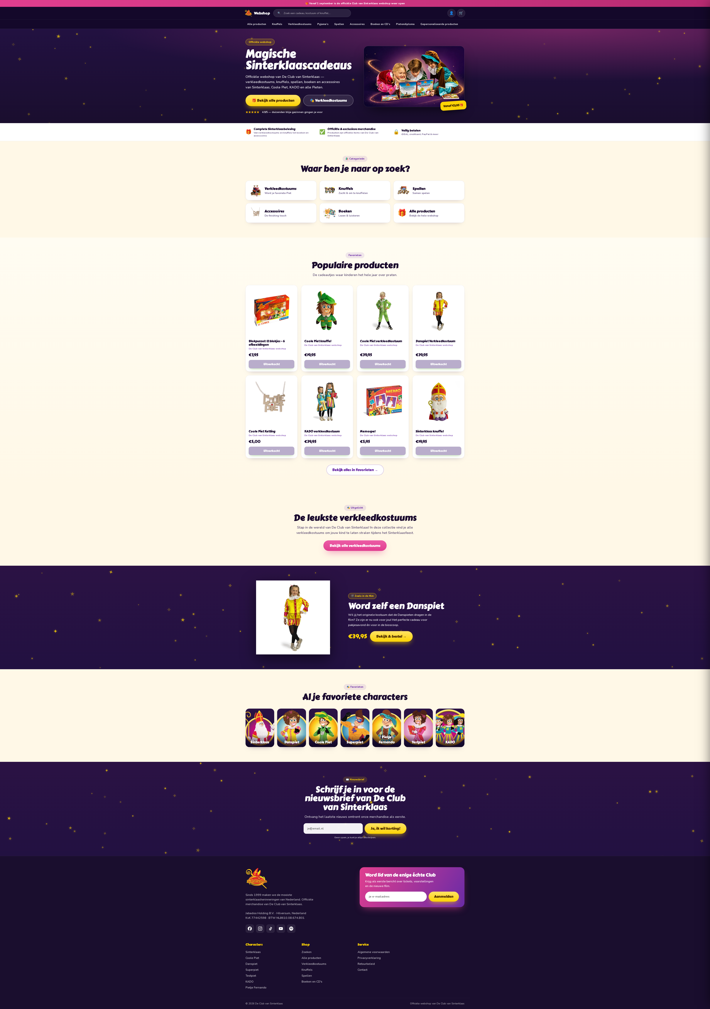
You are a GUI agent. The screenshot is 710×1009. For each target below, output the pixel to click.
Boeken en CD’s (380, 24)
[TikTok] (270, 928)
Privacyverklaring (369, 958)
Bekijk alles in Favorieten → (355, 470)
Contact (362, 970)
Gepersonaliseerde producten (439, 24)
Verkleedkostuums (299, 24)
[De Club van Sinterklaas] (298, 878)
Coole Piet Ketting (262, 431)
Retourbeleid (366, 964)
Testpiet (251, 976)
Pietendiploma (405, 24)
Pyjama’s (322, 24)
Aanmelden (443, 896)
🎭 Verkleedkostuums (328, 100)
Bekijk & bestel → (391, 636)
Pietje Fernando (256, 987)
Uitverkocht (271, 364)
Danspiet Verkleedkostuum (435, 341)
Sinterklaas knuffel (430, 431)
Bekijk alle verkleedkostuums (355, 545)
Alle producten (256, 24)
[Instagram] (260, 928)
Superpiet (252, 970)
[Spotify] (291, 928)
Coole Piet (252, 958)
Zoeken (307, 952)
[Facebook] (250, 928)
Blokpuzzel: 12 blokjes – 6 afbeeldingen (267, 342)
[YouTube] (281, 928)
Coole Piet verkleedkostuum (381, 341)
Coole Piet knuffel (317, 341)
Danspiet (251, 964)
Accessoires (357, 24)
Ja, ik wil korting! (385, 828)
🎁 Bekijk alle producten (273, 100)
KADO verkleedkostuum (322, 431)
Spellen (339, 24)
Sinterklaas (253, 952)
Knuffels (277, 24)
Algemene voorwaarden (374, 952)
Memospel (367, 431)
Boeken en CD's (312, 981)
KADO (249, 981)
